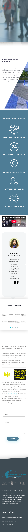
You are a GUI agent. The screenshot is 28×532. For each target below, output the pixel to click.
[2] (13, 327)
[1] (10, 327)
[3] (15, 327)
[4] (17, 327)
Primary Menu (25, 6)
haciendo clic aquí (13, 394)
